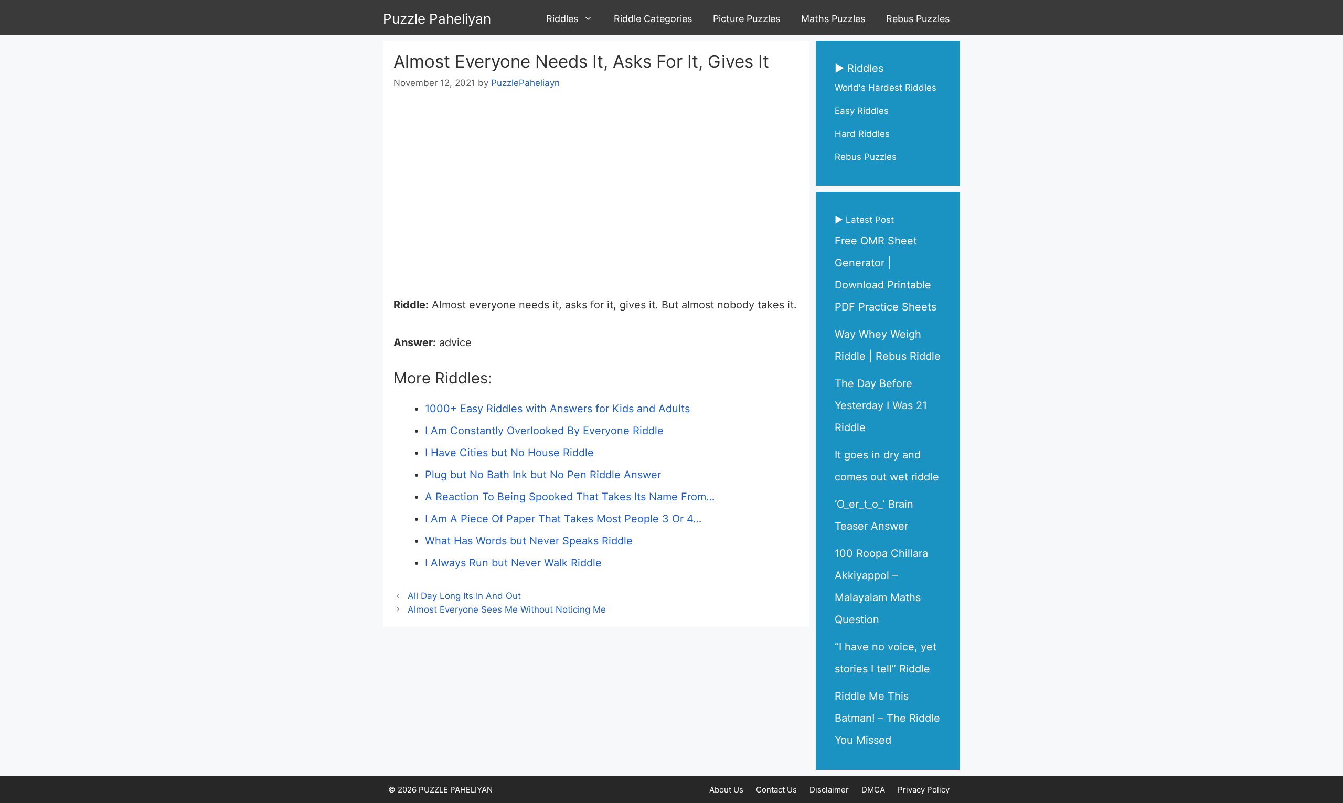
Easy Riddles (862, 110)
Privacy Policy (924, 790)
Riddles (562, 18)
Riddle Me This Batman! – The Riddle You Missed (887, 718)
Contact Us (776, 790)
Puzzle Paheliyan (437, 18)
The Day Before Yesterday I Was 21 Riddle (881, 405)
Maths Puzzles (833, 18)
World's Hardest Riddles (885, 87)
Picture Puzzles (746, 18)
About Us (726, 790)
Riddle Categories (653, 18)
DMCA (873, 790)
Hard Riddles (862, 134)
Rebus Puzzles (918, 18)
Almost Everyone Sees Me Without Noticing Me (507, 609)
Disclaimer (829, 790)
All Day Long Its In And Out (464, 596)
